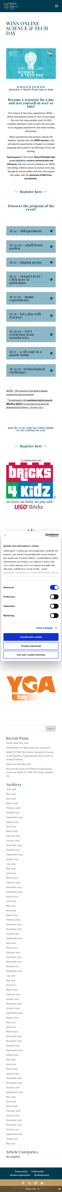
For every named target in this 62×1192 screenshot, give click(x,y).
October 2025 (12, 812)
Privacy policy (21, 1171)
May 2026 (11, 794)
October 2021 (12, 966)
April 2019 (11, 1064)
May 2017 (10, 1143)
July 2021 (10, 976)
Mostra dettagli (44, 627)
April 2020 (11, 1027)
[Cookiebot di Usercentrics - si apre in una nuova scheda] (45, 535)
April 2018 (11, 1101)
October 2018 (12, 1087)
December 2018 (14, 1078)
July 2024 (10, 864)
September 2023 (14, 892)
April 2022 (11, 943)
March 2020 (12, 1031)
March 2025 (12, 831)
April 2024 (11, 873)
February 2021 (13, 994)
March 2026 (12, 803)
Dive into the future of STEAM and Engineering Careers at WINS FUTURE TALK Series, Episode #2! (29, 772)
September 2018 (14, 1092)
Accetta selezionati (31, 646)
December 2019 (14, 1036)
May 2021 (10, 980)
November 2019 (14, 1041)
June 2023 (11, 901)
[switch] (54, 596)
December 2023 (14, 887)
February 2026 (13, 808)
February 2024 (13, 882)
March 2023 (12, 915)
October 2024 (12, 850)
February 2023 (13, 920)
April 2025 (11, 826)
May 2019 (10, 1059)
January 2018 (12, 1115)
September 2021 (14, 971)
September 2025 (14, 817)
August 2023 (12, 896)
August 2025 (12, 822)
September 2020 (14, 1013)
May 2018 (10, 1097)
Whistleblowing (41, 1175)
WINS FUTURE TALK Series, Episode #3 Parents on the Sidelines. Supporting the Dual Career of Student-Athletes (30, 756)
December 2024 (14, 845)
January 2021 (12, 999)
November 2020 (14, 1004)
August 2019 (12, 1055)
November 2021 (14, 961)
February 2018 (13, 1111)
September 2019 (14, 1050)
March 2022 (11, 948)
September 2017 (14, 1134)
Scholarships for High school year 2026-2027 (28, 747)
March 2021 (11, 989)
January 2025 (12, 840)
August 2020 (12, 1017)
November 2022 (14, 929)
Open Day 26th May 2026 (18, 764)
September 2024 (14, 854)
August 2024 (12, 859)
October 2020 (13, 1008)
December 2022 (14, 924)
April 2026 (11, 798)
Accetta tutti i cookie (31, 637)
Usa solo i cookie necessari (31, 654)
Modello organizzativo (20, 1175)
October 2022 (12, 934)
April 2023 (11, 910)
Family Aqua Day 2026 (17, 743)
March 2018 (11, 1106)
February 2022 (13, 952)
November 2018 (14, 1083)
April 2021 (11, 985)
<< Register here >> (31, 446)
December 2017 (14, 1120)
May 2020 (11, 1022)
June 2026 (11, 789)
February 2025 (13, 836)
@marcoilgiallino (17, 160)
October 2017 (12, 1129)
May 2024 (11, 868)
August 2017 (12, 1139)
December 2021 (14, 957)
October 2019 (12, 1045)
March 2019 (11, 1069)
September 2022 (14, 938)
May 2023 (11, 906)
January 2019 (12, 1073)
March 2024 (12, 878)
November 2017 (14, 1125)
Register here (37, 407)
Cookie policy (37, 1171)
